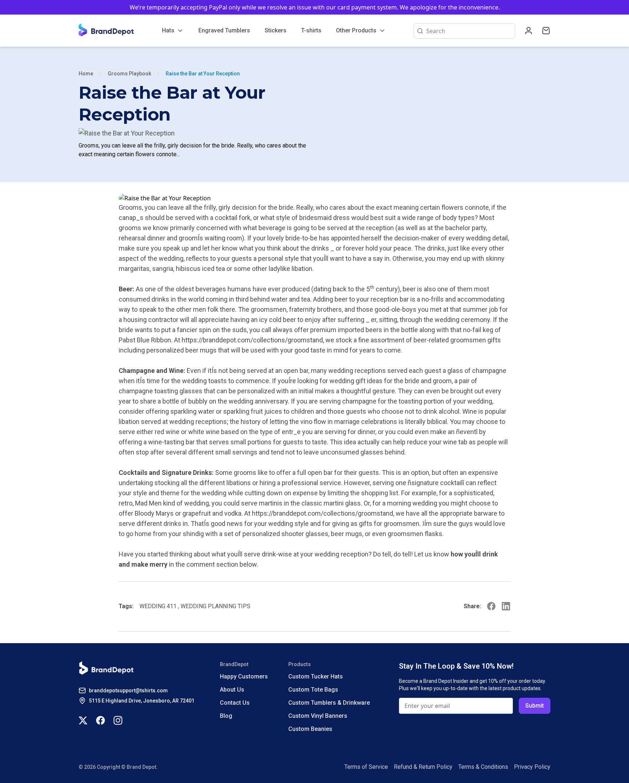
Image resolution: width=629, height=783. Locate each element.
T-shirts (311, 30)
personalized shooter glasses (285, 534)
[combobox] (469, 31)
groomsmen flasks (415, 534)
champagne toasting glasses (160, 391)
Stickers (275, 30)
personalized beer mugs (181, 350)
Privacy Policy (532, 766)
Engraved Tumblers (224, 30)
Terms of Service (366, 766)
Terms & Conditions (483, 766)
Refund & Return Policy (423, 766)
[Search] (418, 31)
